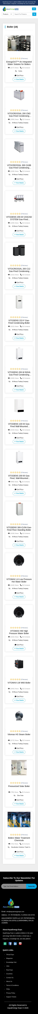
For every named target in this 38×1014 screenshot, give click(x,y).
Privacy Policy (10, 993)
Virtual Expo (10, 954)
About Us (9, 981)
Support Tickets (11, 997)
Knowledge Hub (11, 962)
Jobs (7, 966)
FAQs (8, 989)
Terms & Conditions (12, 985)
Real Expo (9, 970)
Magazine (9, 958)
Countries (9, 974)
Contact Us (9, 977)
